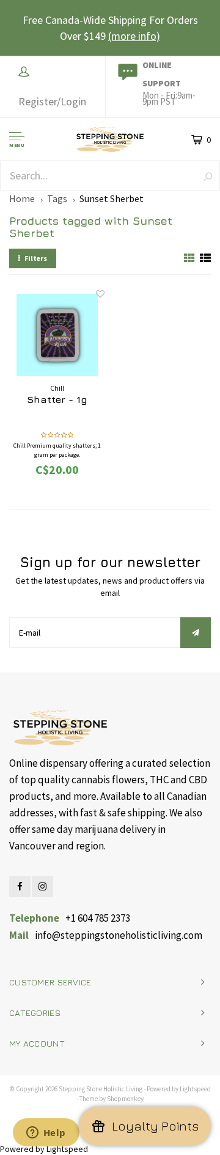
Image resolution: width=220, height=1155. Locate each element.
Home (22, 198)
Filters (35, 258)
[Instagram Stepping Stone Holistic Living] (42, 886)
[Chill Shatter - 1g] (57, 335)
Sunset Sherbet (111, 198)
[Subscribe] (195, 632)
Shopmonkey (125, 1098)
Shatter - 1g (57, 399)
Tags (57, 198)
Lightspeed (195, 1089)
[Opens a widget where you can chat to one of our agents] (45, 1133)
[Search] (208, 176)
